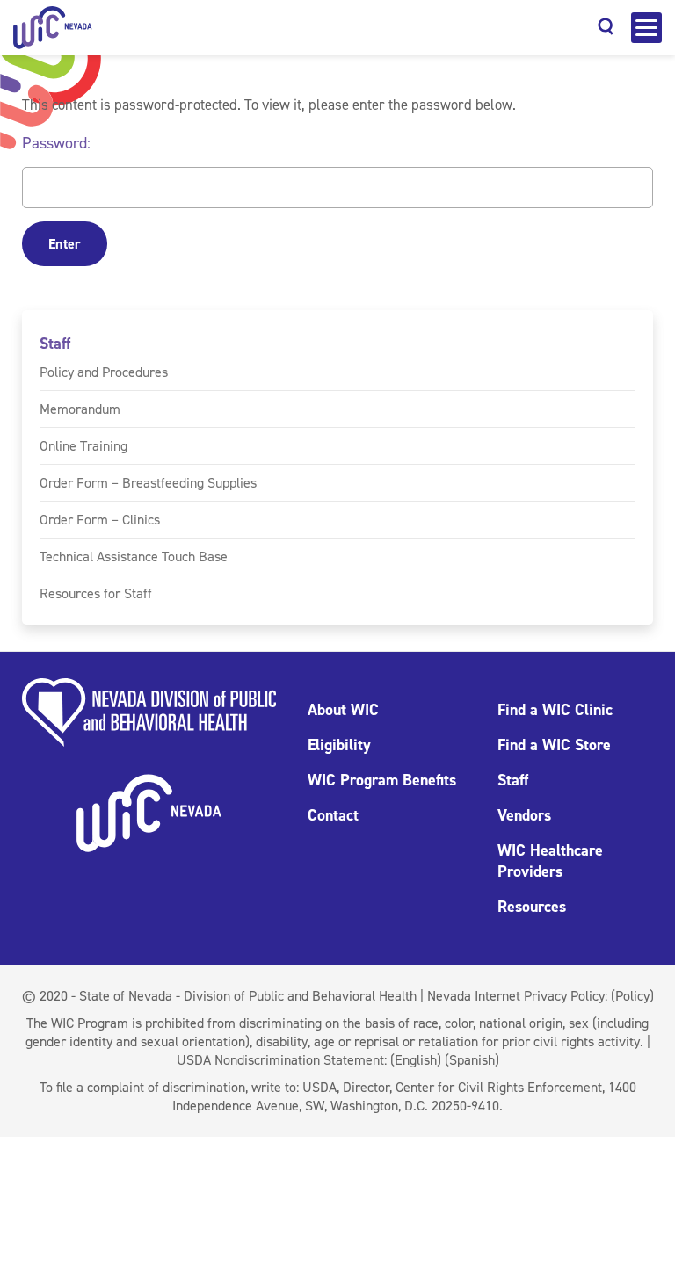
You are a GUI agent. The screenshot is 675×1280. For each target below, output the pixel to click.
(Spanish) (472, 1060)
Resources (531, 906)
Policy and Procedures (104, 372)
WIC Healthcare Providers (550, 861)
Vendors (524, 815)
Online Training (83, 446)
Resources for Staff (96, 593)
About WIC (343, 709)
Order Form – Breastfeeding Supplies (148, 483)
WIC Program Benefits (382, 780)
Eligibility (339, 745)
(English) (415, 1060)
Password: (56, 143)
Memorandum (80, 409)
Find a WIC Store (554, 745)
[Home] (52, 27)
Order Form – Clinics (100, 519)
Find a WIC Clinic (555, 709)
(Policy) (632, 996)
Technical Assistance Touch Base (134, 556)
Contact (333, 815)
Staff (55, 343)
